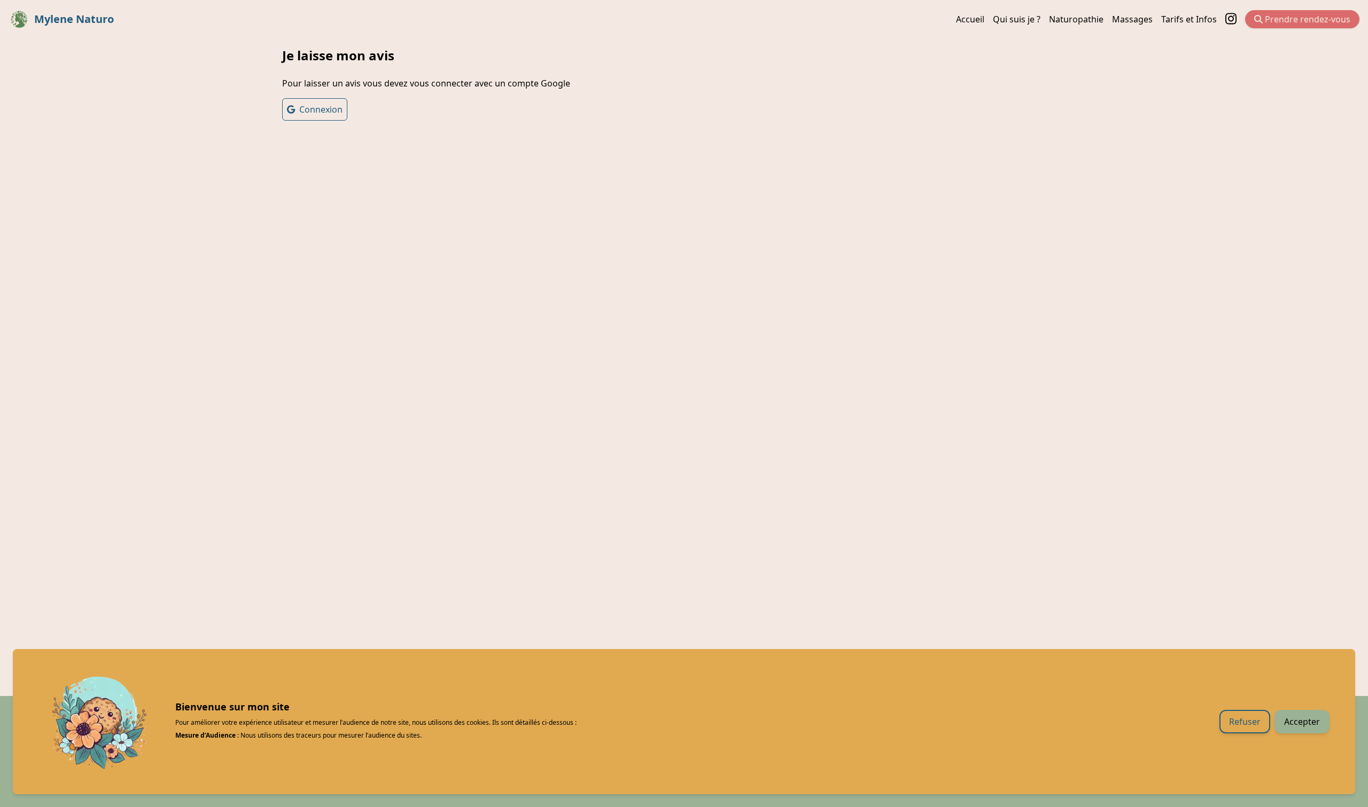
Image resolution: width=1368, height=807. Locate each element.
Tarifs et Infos (1189, 19)
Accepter (1302, 721)
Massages (1132, 19)
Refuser (1245, 721)
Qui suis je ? (1016, 19)
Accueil (970, 19)
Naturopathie (1076, 19)
